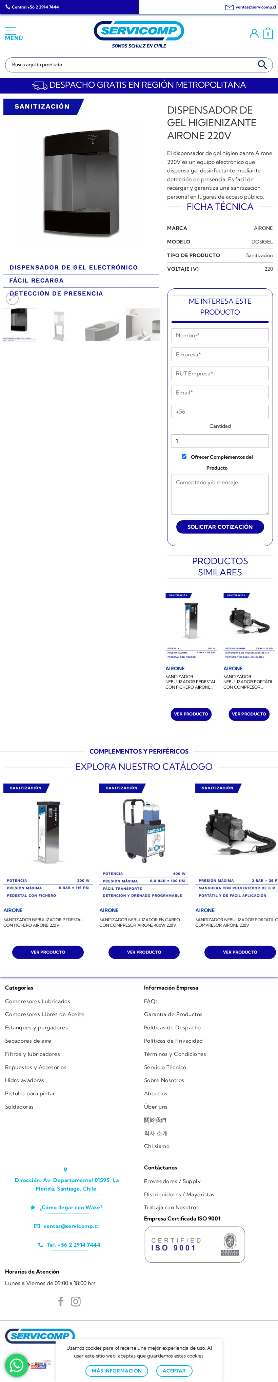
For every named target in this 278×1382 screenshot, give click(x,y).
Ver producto (191, 714)
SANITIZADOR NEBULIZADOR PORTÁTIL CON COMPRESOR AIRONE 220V (248, 682)
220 (268, 269)
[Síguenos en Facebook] (61, 1302)
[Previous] (15, 202)
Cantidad (220, 426)
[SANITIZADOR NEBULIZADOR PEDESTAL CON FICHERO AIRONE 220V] (191, 627)
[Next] (147, 202)
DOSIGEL (262, 242)
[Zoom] (12, 298)
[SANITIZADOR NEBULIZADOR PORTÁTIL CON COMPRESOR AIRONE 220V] (249, 627)
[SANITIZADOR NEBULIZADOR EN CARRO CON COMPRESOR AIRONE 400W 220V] (144, 843)
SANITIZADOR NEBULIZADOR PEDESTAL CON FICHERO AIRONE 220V (190, 682)
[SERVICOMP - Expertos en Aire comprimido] (139, 34)
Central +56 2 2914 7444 (35, 7)
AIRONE (263, 228)
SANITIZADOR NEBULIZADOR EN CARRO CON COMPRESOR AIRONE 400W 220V (139, 922)
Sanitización (259, 255)
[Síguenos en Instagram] (76, 1302)
